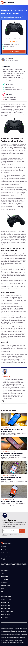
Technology (4, 582)
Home (2, 7)
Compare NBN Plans (6, 599)
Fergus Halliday (6, 427)
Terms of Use (11, 625)
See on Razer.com (14, 51)
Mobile (2, 573)
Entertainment (4, 579)
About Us (3, 546)
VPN (2, 591)
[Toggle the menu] (26, 2)
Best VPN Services (5, 614)
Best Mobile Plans (5, 605)
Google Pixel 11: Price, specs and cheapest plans (12, 430)
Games (7, 7)
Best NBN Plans (5, 602)
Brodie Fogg (5, 499)
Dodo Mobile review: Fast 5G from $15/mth (11, 478)
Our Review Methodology (7, 553)
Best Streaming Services (7, 611)
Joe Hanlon (10, 58)
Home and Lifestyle (5, 585)
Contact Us (4, 549)
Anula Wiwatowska (7, 475)
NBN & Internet (4, 576)
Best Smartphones (5, 608)
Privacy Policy (4, 625)
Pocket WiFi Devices (6, 617)
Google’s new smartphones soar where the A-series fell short (12, 454)
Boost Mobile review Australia (11, 501)
